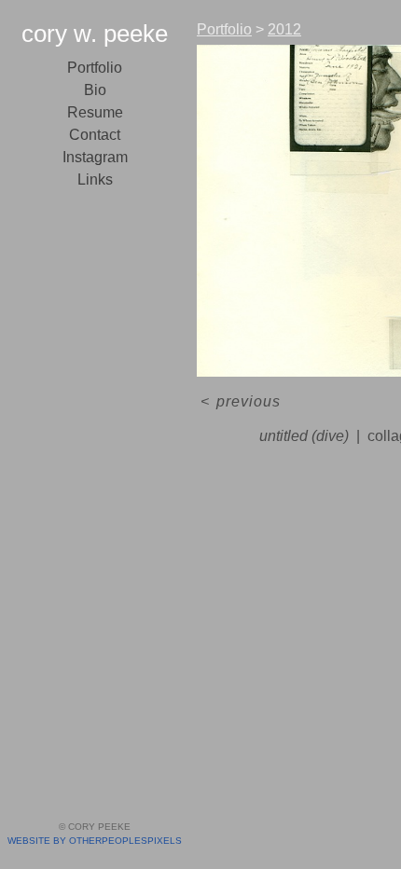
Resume (95, 112)
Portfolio (94, 68)
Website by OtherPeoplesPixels (94, 840)
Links (95, 179)
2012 (284, 29)
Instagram (95, 157)
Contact (94, 135)
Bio (95, 90)
